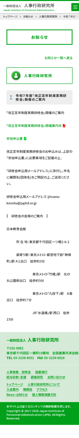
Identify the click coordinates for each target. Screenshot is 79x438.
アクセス (42, 389)
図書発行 (41, 372)
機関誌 (27, 389)
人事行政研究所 (48, 16)
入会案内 (12, 389)
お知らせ (28, 16)
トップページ (10, 16)
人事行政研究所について (44, 384)
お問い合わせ (56, 377)
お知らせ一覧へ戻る (59, 57)
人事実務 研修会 (18, 372)
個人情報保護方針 (44, 394)
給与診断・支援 (16, 377)
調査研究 (37, 377)
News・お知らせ (17, 394)
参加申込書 (14, 138)
